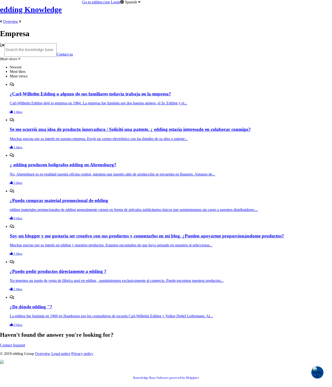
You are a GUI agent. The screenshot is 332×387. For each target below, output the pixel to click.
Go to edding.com (96, 2)
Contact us (65, 54)
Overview (10, 21)
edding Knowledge (31, 9)
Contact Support (12, 345)
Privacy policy (82, 354)
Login (115, 2)
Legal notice (60, 354)
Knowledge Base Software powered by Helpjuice (166, 377)
